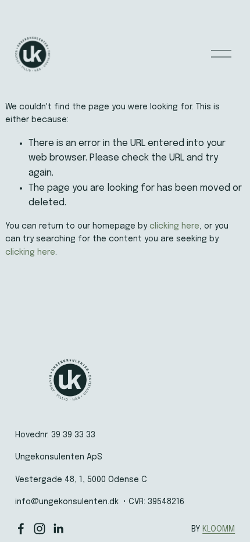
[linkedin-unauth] (58, 528)
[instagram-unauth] (39, 528)
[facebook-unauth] (21, 528)
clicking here (174, 226)
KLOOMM (218, 529)
